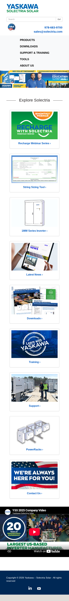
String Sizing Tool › (34, 187)
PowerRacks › (34, 449)
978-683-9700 (53, 27)
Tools (24, 59)
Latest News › (34, 274)
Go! (59, 19)
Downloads (29, 46)
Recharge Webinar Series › (34, 143)
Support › (34, 406)
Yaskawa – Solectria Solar (38, 577)
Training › (34, 362)
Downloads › (34, 318)
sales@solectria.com (48, 31)
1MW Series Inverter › (34, 230)
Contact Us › (34, 493)
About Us (27, 65)
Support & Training (34, 52)
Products (27, 40)
